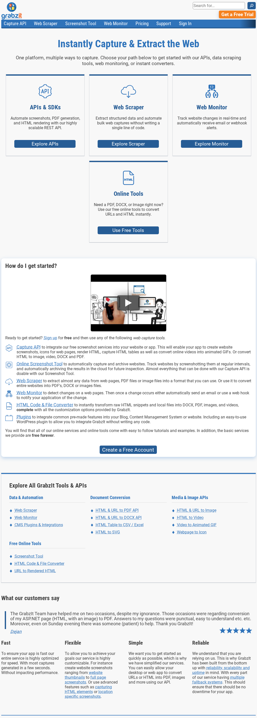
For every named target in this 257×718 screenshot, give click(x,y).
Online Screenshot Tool (39, 363)
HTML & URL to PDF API (117, 510)
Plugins (24, 416)
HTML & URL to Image (196, 510)
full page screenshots (85, 680)
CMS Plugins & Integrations (39, 524)
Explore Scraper (128, 144)
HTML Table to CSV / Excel (120, 524)
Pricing (142, 23)
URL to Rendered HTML (35, 570)
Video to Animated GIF (197, 524)
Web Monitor (116, 23)
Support (163, 23)
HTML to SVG (108, 532)
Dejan (16, 631)
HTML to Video (190, 517)
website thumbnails (83, 675)
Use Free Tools (128, 230)
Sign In (185, 23)
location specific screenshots (89, 694)
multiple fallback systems (218, 680)
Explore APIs (45, 144)
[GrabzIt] (22, 11)
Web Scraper (45, 23)
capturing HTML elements (88, 689)
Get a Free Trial (237, 14)
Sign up (50, 338)
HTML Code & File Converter (45, 404)
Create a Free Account (128, 450)
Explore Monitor (211, 144)
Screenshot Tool (80, 23)
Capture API (15, 23)
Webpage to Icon (192, 532)
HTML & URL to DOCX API (119, 517)
